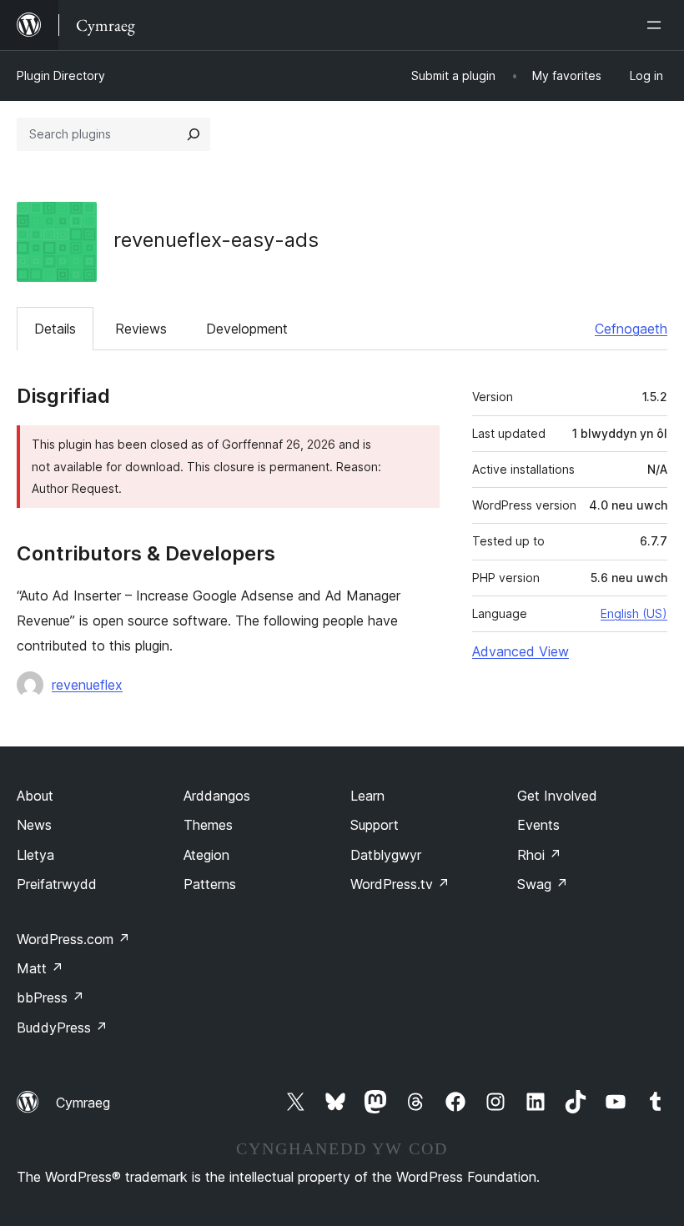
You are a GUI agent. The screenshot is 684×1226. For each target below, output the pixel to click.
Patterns (210, 884)
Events (538, 824)
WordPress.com (73, 939)
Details (55, 328)
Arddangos (217, 795)
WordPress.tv (400, 884)
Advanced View (520, 651)
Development (247, 328)
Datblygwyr (385, 855)
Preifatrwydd (57, 884)
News (34, 824)
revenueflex (87, 684)
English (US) (634, 613)
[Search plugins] (193, 134)
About (35, 795)
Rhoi (539, 855)
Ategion (206, 855)
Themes (208, 824)
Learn (367, 795)
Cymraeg (83, 1102)
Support (374, 824)
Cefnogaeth (631, 328)
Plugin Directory (61, 75)
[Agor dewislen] (657, 25)
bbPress (50, 997)
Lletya (35, 855)
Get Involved (557, 795)
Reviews (141, 328)
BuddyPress (62, 1027)
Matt (40, 968)
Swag (542, 884)
